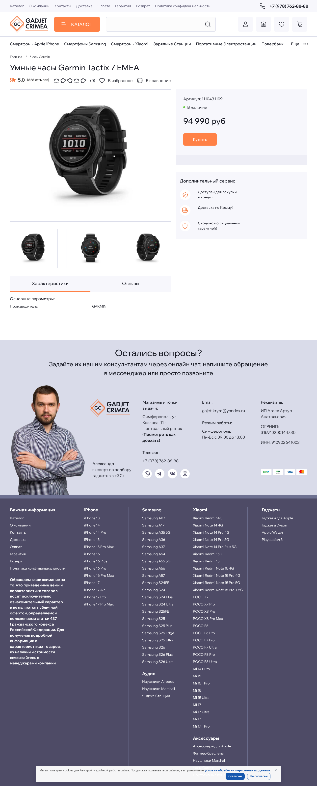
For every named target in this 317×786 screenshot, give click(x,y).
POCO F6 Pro (204, 633)
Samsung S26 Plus (157, 654)
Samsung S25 (153, 618)
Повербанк (273, 43)
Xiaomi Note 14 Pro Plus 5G (215, 547)
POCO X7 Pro (204, 604)
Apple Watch (272, 532)
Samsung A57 (153, 575)
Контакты (62, 6)
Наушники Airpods (158, 681)
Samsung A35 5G (156, 532)
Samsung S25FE (155, 611)
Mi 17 (197, 705)
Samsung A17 (153, 525)
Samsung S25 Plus (157, 626)
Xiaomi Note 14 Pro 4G (211, 532)
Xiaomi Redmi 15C (207, 554)
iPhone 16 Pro (95, 568)
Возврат (143, 6)
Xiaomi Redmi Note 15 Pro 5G (216, 582)
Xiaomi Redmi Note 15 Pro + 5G (218, 590)
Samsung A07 (153, 518)
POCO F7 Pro (204, 640)
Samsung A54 (153, 554)
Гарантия (123, 6)
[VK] (172, 473)
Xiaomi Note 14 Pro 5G (211, 539)
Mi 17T (198, 719)
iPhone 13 (92, 518)
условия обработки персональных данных (237, 770)
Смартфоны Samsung (85, 43)
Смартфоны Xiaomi (129, 43)
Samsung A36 (153, 539)
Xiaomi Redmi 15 (206, 561)
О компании (39, 6)
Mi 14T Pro (201, 669)
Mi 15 (197, 690)
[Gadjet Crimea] (29, 24)
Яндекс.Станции (156, 696)
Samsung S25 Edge (158, 633)
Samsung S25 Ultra (157, 640)
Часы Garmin (40, 57)
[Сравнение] (263, 24)
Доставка (84, 6)
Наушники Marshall (158, 688)
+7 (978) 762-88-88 (288, 6)
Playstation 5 (272, 539)
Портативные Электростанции (226, 43)
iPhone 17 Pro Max (99, 604)
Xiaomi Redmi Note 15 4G (213, 568)
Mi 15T (198, 676)
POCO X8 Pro (204, 611)
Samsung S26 (153, 647)
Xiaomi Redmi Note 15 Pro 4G (216, 575)
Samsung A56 (153, 568)
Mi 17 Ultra (201, 712)
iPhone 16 (92, 554)
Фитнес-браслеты (208, 753)
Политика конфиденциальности (183, 6)
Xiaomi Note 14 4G (208, 525)
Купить (200, 139)
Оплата (104, 6)
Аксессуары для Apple (212, 746)
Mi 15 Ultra (201, 697)
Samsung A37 (153, 547)
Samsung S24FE (155, 582)
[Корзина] (299, 24)
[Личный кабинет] (245, 24)
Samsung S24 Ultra (158, 604)
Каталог (17, 6)
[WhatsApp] (147, 473)
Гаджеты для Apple (277, 518)
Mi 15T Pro (201, 683)
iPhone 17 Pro (95, 597)
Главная (16, 57)
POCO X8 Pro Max (208, 618)
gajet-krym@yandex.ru (223, 410)
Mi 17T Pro (201, 726)
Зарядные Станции (172, 43)
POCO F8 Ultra (205, 661)
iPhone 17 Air (94, 590)
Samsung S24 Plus (157, 597)
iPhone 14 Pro (95, 532)
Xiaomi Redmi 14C (207, 518)
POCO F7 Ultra (205, 647)
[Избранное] (281, 24)
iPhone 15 (92, 539)
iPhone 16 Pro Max (99, 575)
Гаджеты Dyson (274, 525)
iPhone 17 (92, 582)
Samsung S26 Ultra (158, 661)
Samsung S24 (153, 590)
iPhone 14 (92, 525)
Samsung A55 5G (156, 561)
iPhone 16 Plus (95, 561)
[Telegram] (159, 473)
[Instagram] (185, 473)
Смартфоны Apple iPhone (34, 43)
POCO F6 (201, 626)
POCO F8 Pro (204, 654)
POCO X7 (201, 597)
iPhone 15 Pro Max (99, 547)
